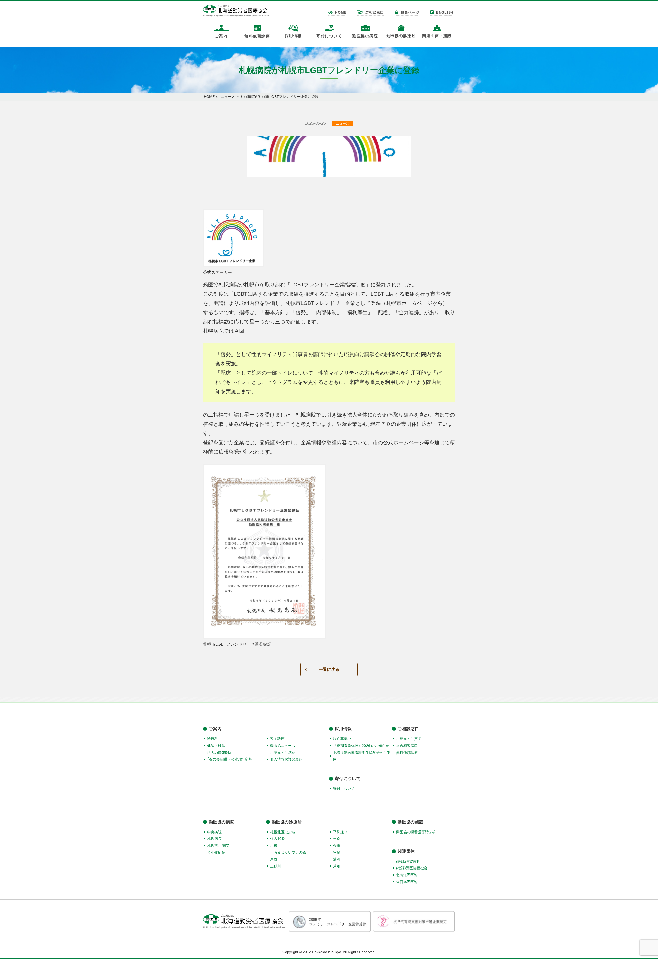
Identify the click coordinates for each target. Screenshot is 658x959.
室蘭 (336, 852)
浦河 (336, 859)
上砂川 (275, 866)
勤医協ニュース (282, 746)
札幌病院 (214, 839)
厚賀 (273, 859)
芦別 (336, 866)
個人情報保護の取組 (286, 759)
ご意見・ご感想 (282, 752)
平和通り (340, 832)
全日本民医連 (407, 882)
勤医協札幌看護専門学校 (416, 832)
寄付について (344, 788)
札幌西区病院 (218, 846)
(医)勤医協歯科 (408, 861)
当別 (336, 839)
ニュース (228, 97)
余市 (336, 846)
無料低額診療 (407, 752)
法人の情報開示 (219, 752)
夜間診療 (277, 739)
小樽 (273, 846)
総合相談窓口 (407, 746)
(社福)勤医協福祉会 (411, 868)
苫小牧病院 (216, 852)
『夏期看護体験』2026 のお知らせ (361, 746)
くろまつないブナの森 (288, 852)
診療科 (212, 739)
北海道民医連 (407, 875)
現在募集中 (342, 739)
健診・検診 (216, 746)
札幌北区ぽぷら (282, 832)
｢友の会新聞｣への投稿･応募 (229, 759)
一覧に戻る (329, 669)
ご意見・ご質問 (408, 739)
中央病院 (214, 832)
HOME (209, 97)
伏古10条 (277, 839)
